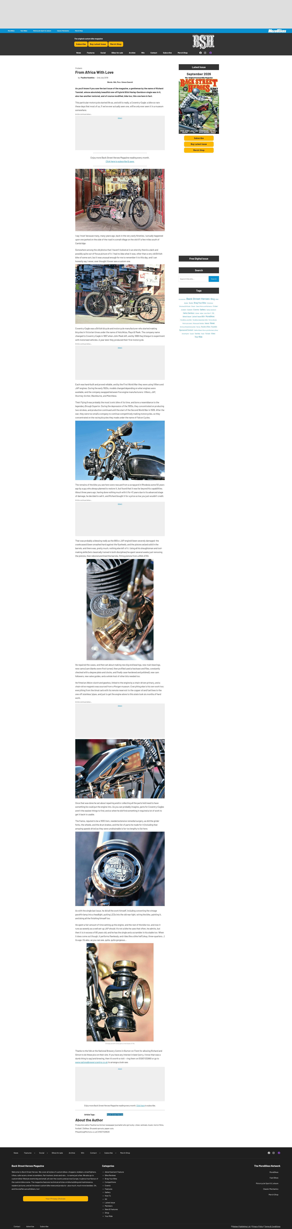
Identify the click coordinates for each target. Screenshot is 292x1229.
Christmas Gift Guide (184, 306)
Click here (140, 1105)
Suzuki (192, 333)
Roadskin (214, 327)
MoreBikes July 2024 (186, 320)
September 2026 (199, 74)
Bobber (186, 303)
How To (108, 1195)
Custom (189, 310)
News (212, 323)
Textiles (197, 334)
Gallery (203, 309)
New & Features (111, 1209)
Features (108, 1189)
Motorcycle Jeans (187, 323)
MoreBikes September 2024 (200, 320)
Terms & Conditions (272, 1226)
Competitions (110, 1182)
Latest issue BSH (198, 316)
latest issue (187, 316)
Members (108, 1206)
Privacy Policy (257, 1226)
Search (214, 279)
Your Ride (198, 337)
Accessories (182, 299)
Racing (198, 327)
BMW (217, 299)
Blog (213, 299)
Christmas (210, 303)
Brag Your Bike (200, 303)
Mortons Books (213, 320)
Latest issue (110, 1202)
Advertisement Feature (114, 1172)
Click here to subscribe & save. (120, 161)
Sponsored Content (186, 330)
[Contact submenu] (99, 1152)
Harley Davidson (188, 313)
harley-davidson (211, 310)
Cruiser (215, 306)
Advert (120, 118)
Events (196, 309)
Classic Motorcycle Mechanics (204, 306)
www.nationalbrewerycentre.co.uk (91, 1062)
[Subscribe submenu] (115, 1152)
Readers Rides (205, 327)
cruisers (183, 310)
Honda (197, 313)
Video (213, 334)
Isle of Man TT (207, 313)
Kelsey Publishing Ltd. (242, 1226)
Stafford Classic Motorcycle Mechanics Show (206, 330)
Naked (207, 323)
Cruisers (78, 68)
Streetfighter (185, 333)
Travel (202, 333)
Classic (193, 306)
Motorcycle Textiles (198, 323)
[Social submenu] (47, 1152)
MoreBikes (210, 316)
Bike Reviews (110, 1175)
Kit (213, 313)
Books (191, 303)
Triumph (207, 333)
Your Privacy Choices (55, 1198)
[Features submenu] (34, 1152)
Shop (107, 1213)
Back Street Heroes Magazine (28, 1165)
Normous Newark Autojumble (188, 327)
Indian (201, 313)
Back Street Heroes (115, 1114)
